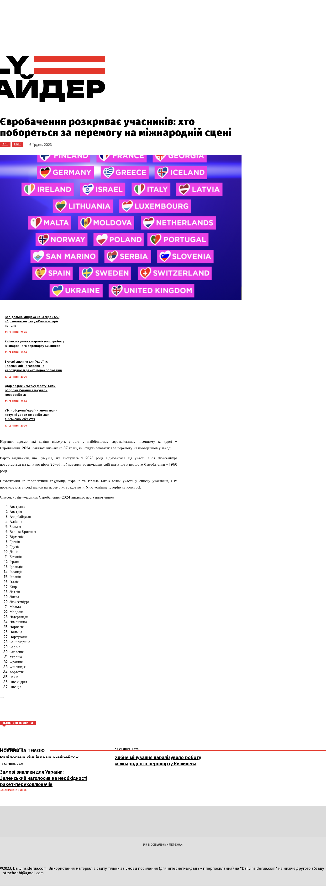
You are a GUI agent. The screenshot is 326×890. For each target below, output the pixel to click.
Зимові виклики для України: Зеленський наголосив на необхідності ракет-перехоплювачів (33, 366)
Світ (17, 144)
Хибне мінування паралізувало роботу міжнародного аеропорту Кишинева (158, 761)
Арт (5, 144)
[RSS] (252, 79)
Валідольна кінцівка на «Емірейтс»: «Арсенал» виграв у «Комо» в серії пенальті (32, 321)
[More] (95, 710)
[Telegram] (263, 79)
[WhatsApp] (78, 710)
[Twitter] (49, 710)
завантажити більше (13, 790)
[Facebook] (35, 710)
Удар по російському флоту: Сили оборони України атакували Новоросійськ (30, 390)
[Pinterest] (64, 710)
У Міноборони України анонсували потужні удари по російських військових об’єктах (31, 415)
